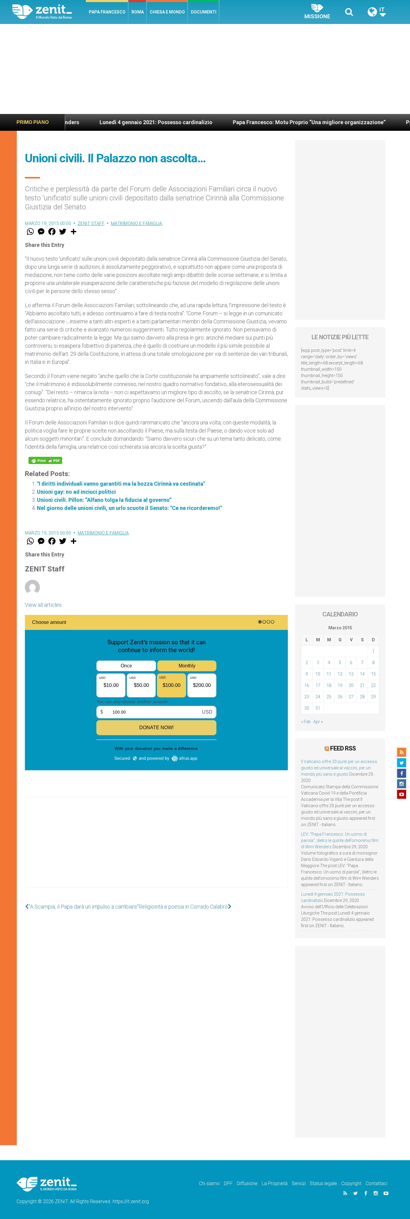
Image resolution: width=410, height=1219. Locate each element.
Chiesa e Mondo (167, 12)
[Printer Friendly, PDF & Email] (45, 460)
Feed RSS (343, 748)
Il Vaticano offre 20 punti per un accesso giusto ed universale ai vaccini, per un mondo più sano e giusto (339, 768)
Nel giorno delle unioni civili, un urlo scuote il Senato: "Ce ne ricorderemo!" (129, 508)
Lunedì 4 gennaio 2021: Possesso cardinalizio (125, 122)
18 (329, 685)
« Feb (306, 721)
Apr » (318, 721)
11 (329, 674)
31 (317, 708)
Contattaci (376, 1183)
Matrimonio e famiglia (136, 223)
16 (306, 685)
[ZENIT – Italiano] (49, 11)
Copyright (351, 1183)
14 (362, 674)
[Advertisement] (205, 69)
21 (362, 685)
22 (373, 685)
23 (306, 696)
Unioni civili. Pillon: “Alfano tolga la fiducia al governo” (104, 500)
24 (317, 696)
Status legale (323, 1183)
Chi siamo (209, 1183)
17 (317, 685)
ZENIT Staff (91, 223)
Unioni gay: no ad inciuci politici (76, 492)
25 (329, 696)
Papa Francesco (107, 12)
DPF (228, 1183)
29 (373, 696)
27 (351, 696)
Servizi (299, 1183)
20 (351, 685)
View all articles (43, 605)
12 (340, 674)
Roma (137, 12)
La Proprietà (275, 1183)
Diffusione (247, 1183)
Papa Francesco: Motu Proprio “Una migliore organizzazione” (278, 122)
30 (306, 708)
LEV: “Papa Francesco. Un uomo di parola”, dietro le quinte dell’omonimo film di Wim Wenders (339, 840)
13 (351, 674)
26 (340, 696)
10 (317, 674)
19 (340, 685)
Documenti (203, 12)
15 (373, 674)
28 (362, 696)
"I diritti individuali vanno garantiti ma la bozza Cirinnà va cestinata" (121, 484)
